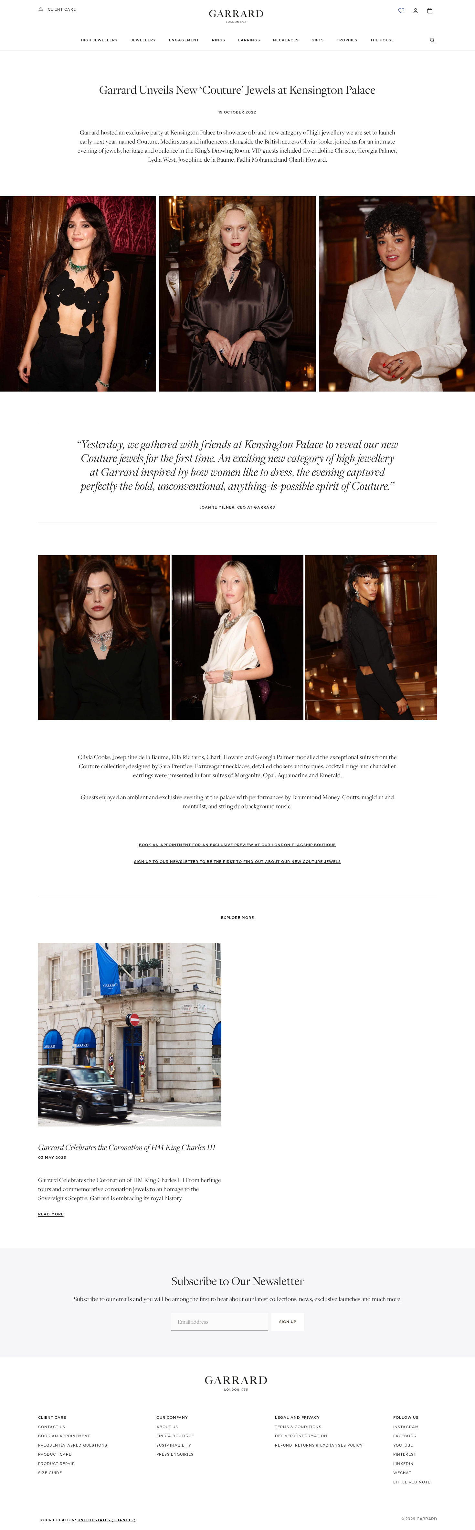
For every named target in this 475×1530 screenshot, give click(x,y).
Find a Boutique (175, 1436)
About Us (167, 1427)
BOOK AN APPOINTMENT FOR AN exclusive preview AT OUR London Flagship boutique (237, 845)
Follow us (405, 1417)
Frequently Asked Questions (72, 1445)
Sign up (287, 1322)
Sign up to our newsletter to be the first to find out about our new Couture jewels (237, 862)
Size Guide (50, 1473)
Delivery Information (301, 1436)
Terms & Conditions (298, 1427)
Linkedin (403, 1463)
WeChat (402, 1473)
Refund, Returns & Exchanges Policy (319, 1445)
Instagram (406, 1427)
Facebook (405, 1436)
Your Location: (88, 1520)
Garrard (427, 1518)
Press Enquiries (175, 1454)
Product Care (54, 1454)
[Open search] (432, 40)
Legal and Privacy (297, 1417)
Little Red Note (411, 1482)
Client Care (62, 9)
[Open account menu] (415, 11)
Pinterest (404, 1454)
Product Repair (56, 1463)
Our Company (172, 1417)
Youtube (403, 1445)
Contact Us (51, 1427)
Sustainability (173, 1445)
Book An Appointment (64, 1436)
